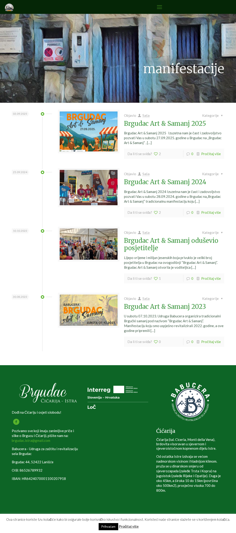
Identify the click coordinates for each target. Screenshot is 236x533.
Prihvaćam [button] (108, 526)
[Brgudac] (9, 7)
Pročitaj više (211, 154)
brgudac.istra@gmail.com (31, 440)
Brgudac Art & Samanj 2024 (165, 182)
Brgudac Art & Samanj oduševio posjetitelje (171, 244)
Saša (146, 115)
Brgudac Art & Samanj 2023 (165, 306)
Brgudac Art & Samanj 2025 (165, 123)
